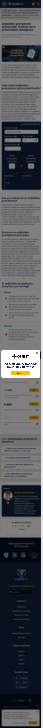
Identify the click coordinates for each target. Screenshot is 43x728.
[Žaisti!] (20, 357)
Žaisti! (20, 373)
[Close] (37, 353)
